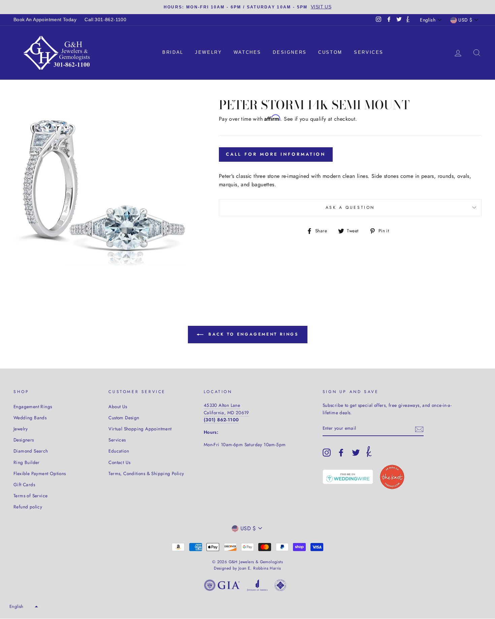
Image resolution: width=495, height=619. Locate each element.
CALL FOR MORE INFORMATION (276, 154)
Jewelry (208, 52)
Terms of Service (30, 495)
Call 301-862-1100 (105, 19)
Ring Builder (26, 462)
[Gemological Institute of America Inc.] (222, 586)
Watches (247, 52)
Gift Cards (24, 484)
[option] (247, 7)
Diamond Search (30, 451)
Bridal (173, 52)
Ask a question (350, 207)
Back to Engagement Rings (252, 334)
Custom (330, 52)
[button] (22, 606)
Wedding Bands (29, 417)
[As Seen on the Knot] (392, 477)
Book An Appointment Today (44, 19)
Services (369, 52)
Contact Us (119, 462)
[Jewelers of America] (257, 586)
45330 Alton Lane (222, 405)
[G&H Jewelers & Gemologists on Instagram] (327, 453)
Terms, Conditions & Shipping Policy (146, 473)
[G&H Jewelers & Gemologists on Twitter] (356, 453)
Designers (289, 52)
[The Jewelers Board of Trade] (280, 586)
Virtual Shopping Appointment (139, 428)
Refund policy (27, 506)
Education (118, 451)
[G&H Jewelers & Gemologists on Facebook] (341, 453)
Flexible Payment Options (39, 473)
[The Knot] (408, 19)
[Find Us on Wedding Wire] (348, 476)
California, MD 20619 (226, 412)
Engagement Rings (32, 406)
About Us (117, 406)
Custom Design (123, 417)
